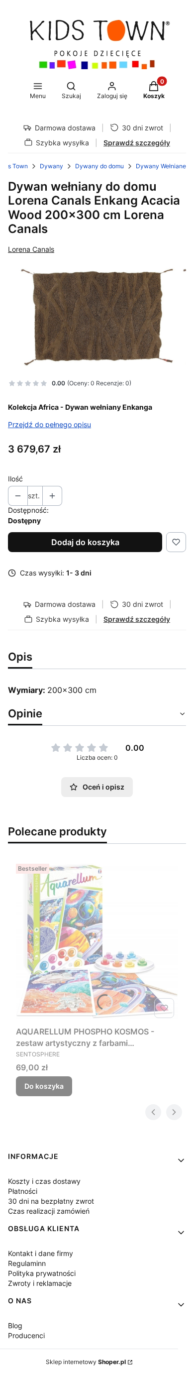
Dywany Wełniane (161, 166)
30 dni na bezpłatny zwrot (51, 1201)
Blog (15, 1325)
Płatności (22, 1191)
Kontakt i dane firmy (40, 1253)
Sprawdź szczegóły (136, 142)
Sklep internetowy (86, 1362)
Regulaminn (27, 1263)
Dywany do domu (99, 166)
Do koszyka (44, 1086)
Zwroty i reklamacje (40, 1283)
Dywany (51, 166)
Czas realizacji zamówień (49, 1211)
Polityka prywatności (42, 1273)
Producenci (26, 1335)
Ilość (15, 478)
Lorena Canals (31, 249)
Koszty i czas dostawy (44, 1181)
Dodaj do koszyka (85, 542)
